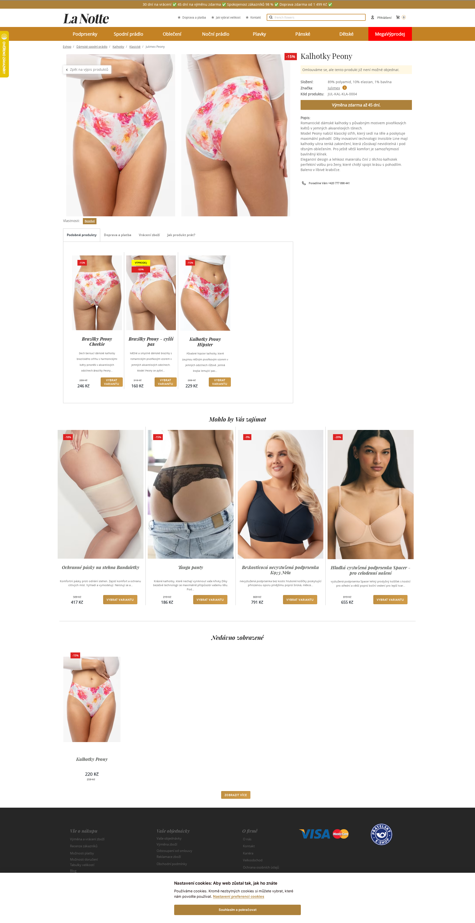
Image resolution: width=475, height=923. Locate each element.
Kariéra (248, 853)
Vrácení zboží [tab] (149, 235)
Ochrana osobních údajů (261, 867)
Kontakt (255, 17)
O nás (247, 839)
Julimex (334, 88)
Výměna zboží (167, 844)
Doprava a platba (194, 17)
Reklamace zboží (169, 856)
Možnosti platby (82, 853)
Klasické (135, 47)
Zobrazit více (236, 795)
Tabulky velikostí (82, 864)
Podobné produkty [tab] (81, 235)
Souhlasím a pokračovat (238, 910)
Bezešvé (90, 221)
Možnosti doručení (84, 859)
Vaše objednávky (169, 838)
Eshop (67, 47)
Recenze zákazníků (83, 846)
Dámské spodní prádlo (91, 47)
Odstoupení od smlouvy (174, 850)
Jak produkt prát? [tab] (181, 235)
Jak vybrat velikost (228, 17)
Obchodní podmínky (172, 864)
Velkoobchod (252, 860)
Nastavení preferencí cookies (238, 896)
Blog (73, 871)
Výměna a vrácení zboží (87, 839)
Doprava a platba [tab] (117, 235)
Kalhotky (118, 47)
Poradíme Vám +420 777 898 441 (329, 183)
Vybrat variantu (111, 382)
